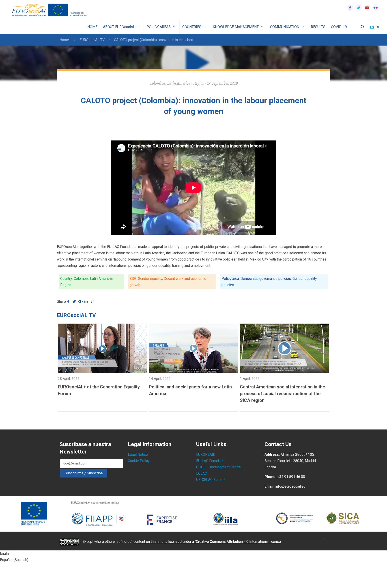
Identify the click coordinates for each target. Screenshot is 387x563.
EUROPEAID (205, 454)
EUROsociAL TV (92, 40)
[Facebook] (350, 7)
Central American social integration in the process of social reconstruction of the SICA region (282, 393)
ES (377, 27)
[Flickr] (375, 7)
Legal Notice (138, 454)
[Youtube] (367, 7)
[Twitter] (358, 7)
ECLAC (201, 473)
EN (372, 27)
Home (64, 40)
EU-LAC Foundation (211, 461)
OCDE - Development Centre (218, 467)
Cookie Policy (139, 461)
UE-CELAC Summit (210, 480)
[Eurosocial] (50, 10)
